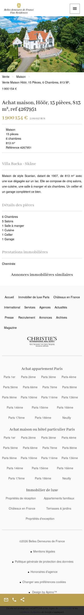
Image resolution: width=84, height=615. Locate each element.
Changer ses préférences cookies (44, 582)
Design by (44, 592)
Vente (5, 77)
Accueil (21, 9)
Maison (21, 77)
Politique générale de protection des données (44, 561)
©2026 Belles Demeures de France (42, 541)
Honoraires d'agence (44, 572)
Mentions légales (44, 551)
